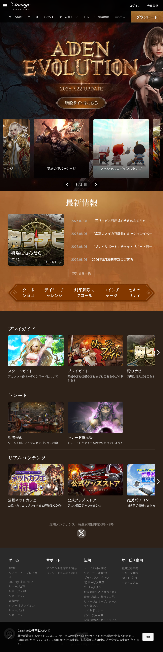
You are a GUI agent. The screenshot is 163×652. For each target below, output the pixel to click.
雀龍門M (14, 601)
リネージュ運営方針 (96, 573)
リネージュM (16, 596)
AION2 (12, 568)
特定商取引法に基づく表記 (100, 592)
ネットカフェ (129, 582)
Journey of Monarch (21, 582)
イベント (48, 17)
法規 (87, 559)
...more (118, 17)
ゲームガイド (67, 17)
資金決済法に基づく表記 (99, 597)
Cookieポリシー (94, 587)
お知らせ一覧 (81, 273)
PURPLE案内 (129, 578)
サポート (53, 559)
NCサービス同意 (94, 582)
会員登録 (152, 6)
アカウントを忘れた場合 (61, 568)
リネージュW (17, 586)
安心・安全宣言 (93, 615)
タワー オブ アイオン (22, 605)
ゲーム (14, 559)
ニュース (32, 17)
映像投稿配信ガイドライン (100, 620)
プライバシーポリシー (98, 578)
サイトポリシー (93, 610)
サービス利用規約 (95, 568)
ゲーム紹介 (16, 17)
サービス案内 (132, 559)
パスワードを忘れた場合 (61, 573)
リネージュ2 (16, 610)
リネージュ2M (17, 591)
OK (148, 636)
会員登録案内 (129, 568)
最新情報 (81, 202)
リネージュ (15, 615)
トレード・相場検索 (96, 17)
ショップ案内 (129, 573)
